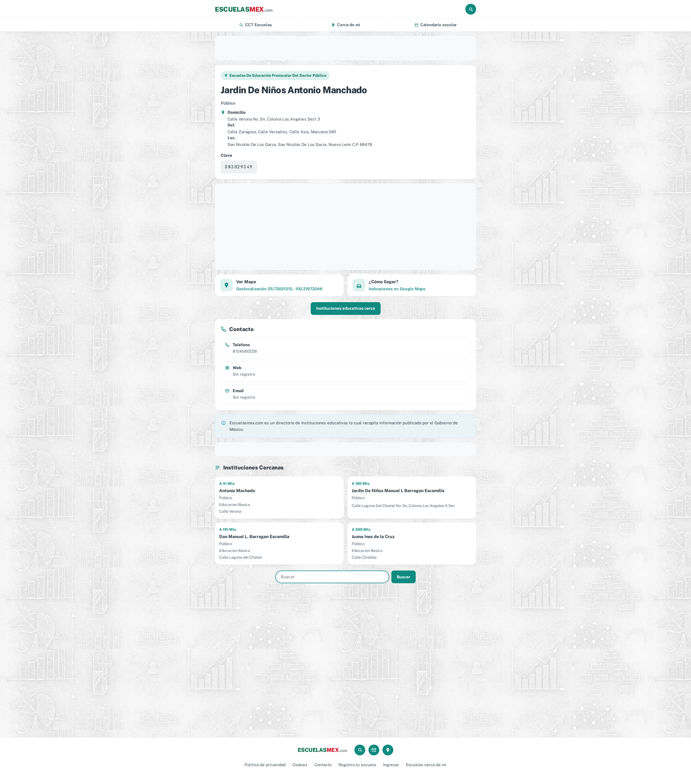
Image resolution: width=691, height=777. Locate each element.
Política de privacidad (265, 764)
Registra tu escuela (357, 764)
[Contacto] (373, 750)
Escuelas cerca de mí (426, 764)
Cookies (300, 764)
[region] (345, 48)
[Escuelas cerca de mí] (387, 750)
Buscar (403, 577)
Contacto (322, 764)
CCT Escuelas (258, 24)
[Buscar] (470, 9)
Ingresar (391, 764)
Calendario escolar (438, 24)
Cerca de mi (348, 24)
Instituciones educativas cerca (345, 308)
